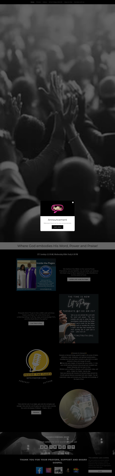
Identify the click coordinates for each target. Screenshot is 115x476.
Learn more (57, 227)
